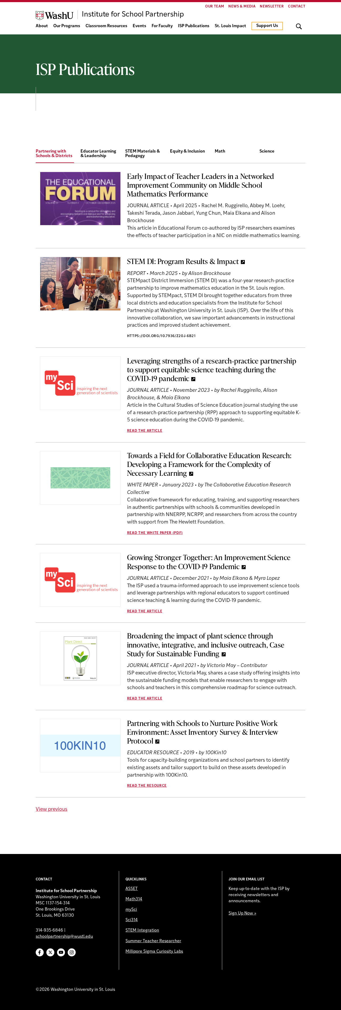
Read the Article (145, 431)
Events (139, 26)
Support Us (267, 26)
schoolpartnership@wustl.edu (64, 937)
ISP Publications (193, 26)
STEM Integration (142, 930)
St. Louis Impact (230, 26)
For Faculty (162, 26)
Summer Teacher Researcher (153, 941)
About (42, 26)
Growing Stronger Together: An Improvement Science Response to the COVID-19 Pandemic (209, 561)
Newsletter (272, 6)
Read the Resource (147, 786)
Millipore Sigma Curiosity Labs (154, 951)
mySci (131, 910)
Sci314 (131, 920)
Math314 (133, 899)
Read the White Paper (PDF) (155, 533)
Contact (296, 6)
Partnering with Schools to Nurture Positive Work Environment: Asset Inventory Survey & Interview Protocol (202, 732)
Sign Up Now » (242, 913)
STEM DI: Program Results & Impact (183, 261)
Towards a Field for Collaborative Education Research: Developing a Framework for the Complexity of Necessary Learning (209, 464)
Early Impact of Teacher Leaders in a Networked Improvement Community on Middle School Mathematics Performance (200, 185)
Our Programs (66, 26)
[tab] (58, 154)
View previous (51, 809)
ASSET (131, 889)
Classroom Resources (106, 26)
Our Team (214, 6)
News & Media (241, 6)
